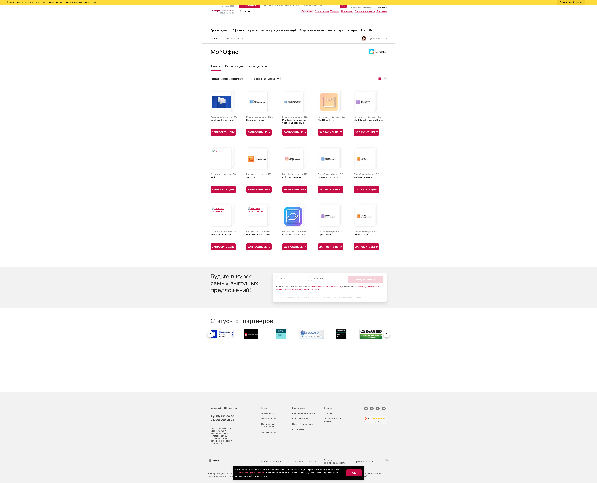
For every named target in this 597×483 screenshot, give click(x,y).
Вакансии (328, 408)
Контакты (381, 11)
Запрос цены (322, 11)
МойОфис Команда (363, 177)
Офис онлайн (325, 234)
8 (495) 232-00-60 (222, 416)
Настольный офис (255, 120)
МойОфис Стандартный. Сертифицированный (294, 121)
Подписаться (365, 279)
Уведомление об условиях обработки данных (342, 297)
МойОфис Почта (326, 120)
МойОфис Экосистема (293, 234)
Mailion (214, 177)
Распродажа (298, 408)
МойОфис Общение (221, 234)
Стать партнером (300, 418)
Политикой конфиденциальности (326, 287)
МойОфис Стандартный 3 (223, 120)
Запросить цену (223, 132)
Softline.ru (307, 11)
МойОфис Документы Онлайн (369, 120)
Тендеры (334, 11)
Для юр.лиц (347, 11)
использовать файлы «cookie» (250, 472)
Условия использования (304, 461)
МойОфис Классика (328, 177)
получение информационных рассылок (302, 289)
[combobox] (264, 78)
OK (354, 472)
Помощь (328, 413)
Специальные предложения (268, 425)
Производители (269, 418)
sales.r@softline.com (362, 7)
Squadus (250, 177)
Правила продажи (364, 461)
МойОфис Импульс (291, 177)
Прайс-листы (267, 413)
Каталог (265, 408)
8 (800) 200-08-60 (222, 419)
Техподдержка (268, 432)
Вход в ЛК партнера (302, 424)
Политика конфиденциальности (334, 461)
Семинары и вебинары (303, 413)
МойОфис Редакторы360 (259, 234)
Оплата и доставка (365, 11)
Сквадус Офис (361, 234)
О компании (298, 429)
